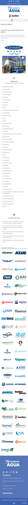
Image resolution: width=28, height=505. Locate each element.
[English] (23, 503)
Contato (19, 3)
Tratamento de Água (7, 500)
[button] (1, 16)
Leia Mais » (3, 40)
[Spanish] (26, 503)
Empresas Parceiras (7, 248)
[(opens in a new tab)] (14, 15)
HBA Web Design (23, 500)
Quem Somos (9, 3)
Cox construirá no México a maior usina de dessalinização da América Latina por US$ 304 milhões (13, 227)
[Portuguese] (24, 503)
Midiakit (14, 3)
